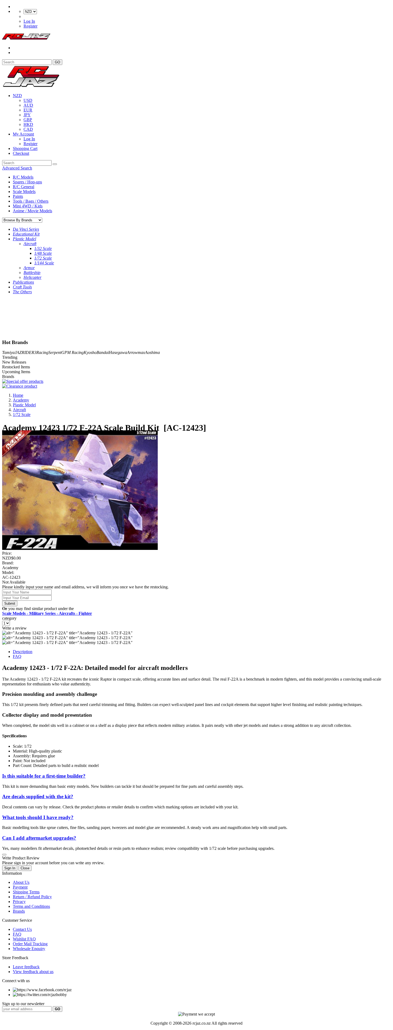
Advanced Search (17, 168)
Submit (9, 603)
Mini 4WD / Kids (28, 206)
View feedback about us (33, 971)
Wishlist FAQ (24, 939)
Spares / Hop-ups (27, 182)
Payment (20, 887)
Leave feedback (26, 967)
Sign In (9, 868)
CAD (28, 129)
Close (25, 868)
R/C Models (23, 177)
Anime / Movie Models (32, 211)
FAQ (17, 656)
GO (57, 62)
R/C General (23, 186)
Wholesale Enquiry (29, 948)
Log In (29, 21)
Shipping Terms (26, 892)
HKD (28, 124)
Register (30, 26)
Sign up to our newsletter (23, 1003)
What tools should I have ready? (38, 817)
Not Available (13, 582)
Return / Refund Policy (32, 896)
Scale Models (24, 191)
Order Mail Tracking (30, 944)
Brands (19, 911)
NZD (17, 95)
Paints (18, 196)
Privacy (19, 901)
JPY (27, 115)
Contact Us (22, 929)
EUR (28, 110)
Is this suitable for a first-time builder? (44, 776)
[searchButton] (55, 164)
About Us (21, 882)
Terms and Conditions (31, 906)
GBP (28, 119)
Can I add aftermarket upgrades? (39, 838)
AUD (28, 105)
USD (28, 100)
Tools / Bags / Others (30, 201)
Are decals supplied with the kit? (37, 796)
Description (22, 651)
